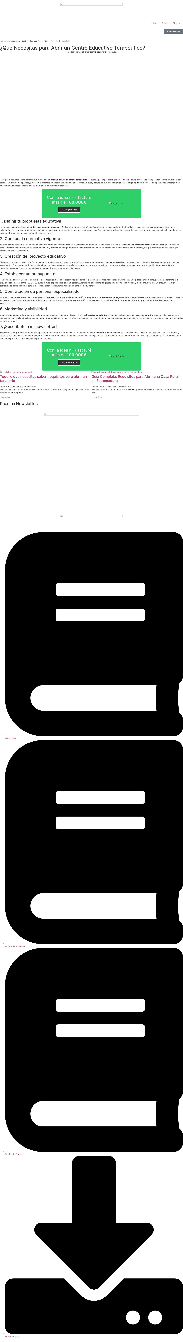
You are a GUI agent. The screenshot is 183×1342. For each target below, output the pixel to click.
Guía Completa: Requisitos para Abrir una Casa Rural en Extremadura (135, 378)
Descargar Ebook (69, 209)
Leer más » (5, 397)
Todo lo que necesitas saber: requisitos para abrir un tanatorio (43, 378)
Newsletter (4, 41)
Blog (175, 23)
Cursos (164, 23)
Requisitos (15, 41)
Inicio (154, 23)
